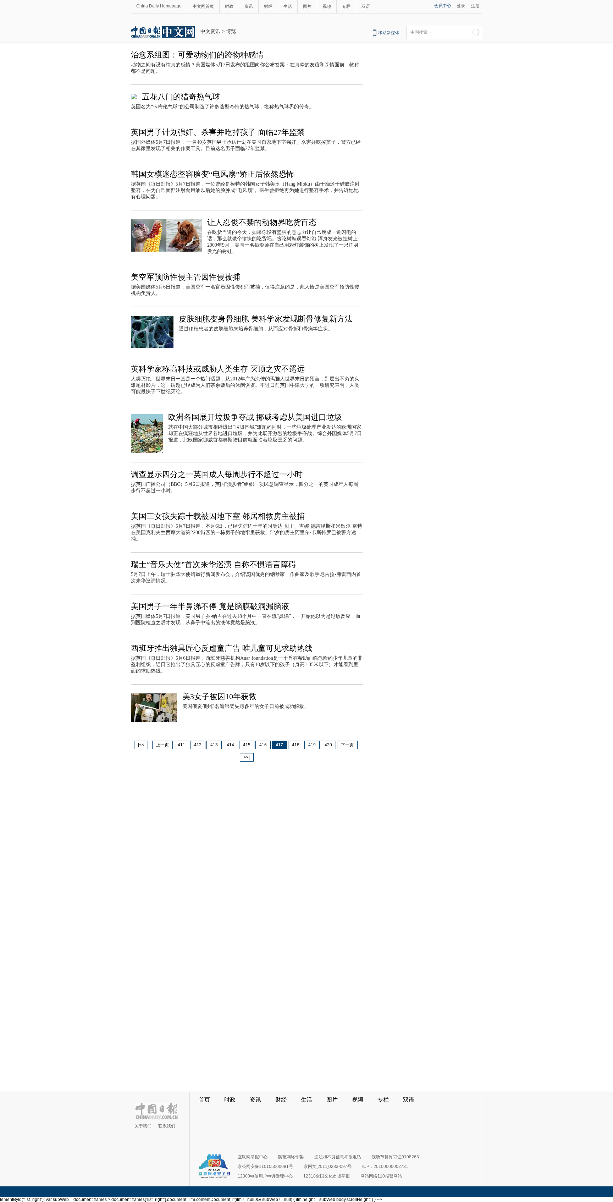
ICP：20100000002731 (385, 1166)
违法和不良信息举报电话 (337, 1156)
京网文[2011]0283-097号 (328, 1166)
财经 (268, 6)
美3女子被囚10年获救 (219, 696)
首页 (204, 1100)
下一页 (347, 744)
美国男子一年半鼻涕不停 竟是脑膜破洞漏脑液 (210, 606)
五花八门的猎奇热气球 (181, 96)
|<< (141, 744)
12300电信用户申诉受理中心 (265, 1176)
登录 (461, 6)
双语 (365, 6)
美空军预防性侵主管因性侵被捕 (185, 277)
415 (246, 744)
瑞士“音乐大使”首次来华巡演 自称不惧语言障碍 (213, 564)
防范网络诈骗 (291, 1156)
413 (214, 744)
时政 (229, 6)
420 (328, 744)
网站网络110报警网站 (381, 1176)
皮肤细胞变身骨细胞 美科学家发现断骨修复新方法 (266, 318)
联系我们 (166, 1126)
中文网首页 (203, 6)
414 (230, 744)
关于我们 (142, 1126)
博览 (231, 31)
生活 (287, 6)
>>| (247, 757)
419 (312, 744)
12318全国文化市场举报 (326, 1176)
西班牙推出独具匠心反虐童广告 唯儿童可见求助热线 (222, 648)
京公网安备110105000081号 (265, 1166)
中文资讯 (210, 31)
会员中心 (442, 5)
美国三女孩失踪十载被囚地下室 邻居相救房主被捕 (218, 516)
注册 (475, 6)
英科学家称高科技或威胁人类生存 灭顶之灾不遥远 (218, 368)
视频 (326, 6)
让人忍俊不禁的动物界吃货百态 (261, 222)
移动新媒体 (388, 32)
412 (197, 744)
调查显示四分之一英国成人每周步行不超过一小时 (217, 474)
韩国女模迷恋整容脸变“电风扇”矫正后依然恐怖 (212, 174)
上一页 (162, 744)
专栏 (346, 6)
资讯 (248, 6)
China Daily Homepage (159, 6)
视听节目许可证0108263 (395, 1156)
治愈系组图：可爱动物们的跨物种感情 (197, 54)
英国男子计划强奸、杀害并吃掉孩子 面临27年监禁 (218, 132)
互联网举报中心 (252, 1156)
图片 (307, 6)
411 (181, 744)
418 (295, 744)
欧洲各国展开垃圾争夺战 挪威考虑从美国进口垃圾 (255, 417)
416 (263, 744)
